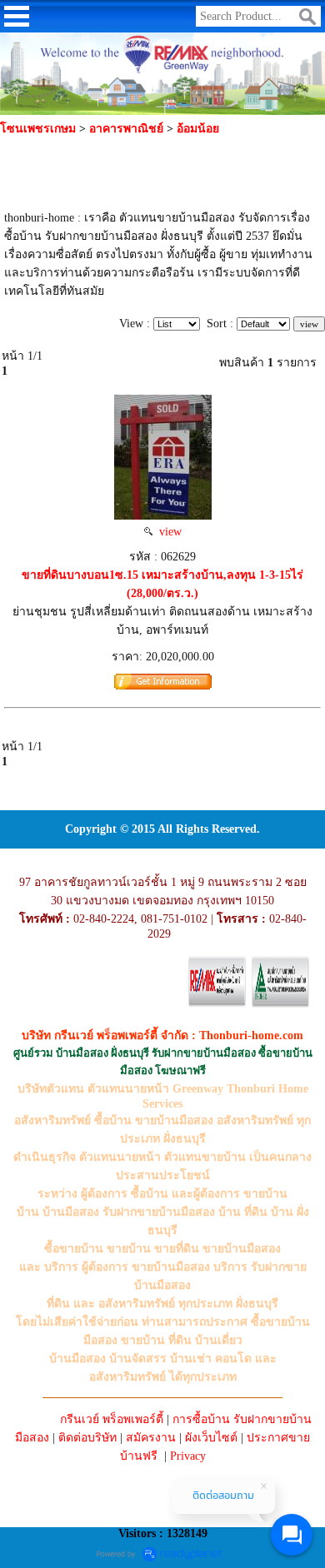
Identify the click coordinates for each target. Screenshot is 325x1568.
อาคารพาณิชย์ (128, 128)
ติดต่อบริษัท (87, 1437)
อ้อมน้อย (198, 128)
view (167, 531)
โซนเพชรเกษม (38, 128)
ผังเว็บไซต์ (211, 1437)
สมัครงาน (151, 1437)
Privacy (188, 1456)
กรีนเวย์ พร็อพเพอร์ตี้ (111, 1419)
